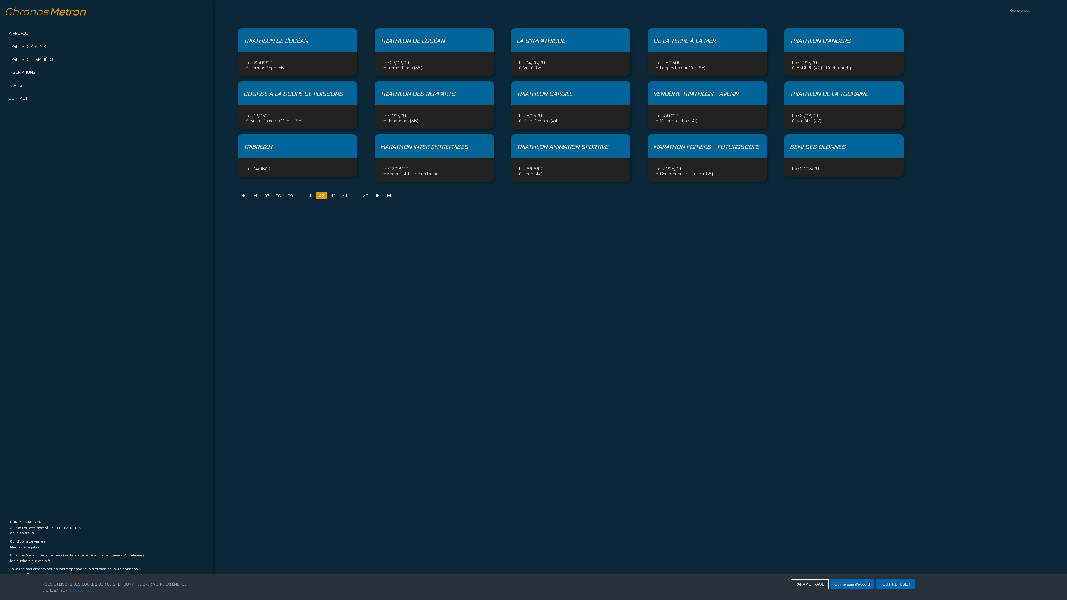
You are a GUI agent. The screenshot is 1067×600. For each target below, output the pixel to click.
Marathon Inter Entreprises (424, 146)
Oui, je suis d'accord (852, 584)
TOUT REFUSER (895, 584)
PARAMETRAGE (809, 584)
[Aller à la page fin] (389, 195)
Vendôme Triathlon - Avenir (696, 93)
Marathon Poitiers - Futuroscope (706, 146)
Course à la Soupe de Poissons (293, 93)
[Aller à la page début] (244, 195)
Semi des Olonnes (817, 146)
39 (290, 195)
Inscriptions (22, 71)
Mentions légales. (25, 547)
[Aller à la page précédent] (255, 195)
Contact (18, 98)
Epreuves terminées (31, 59)
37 (267, 195)
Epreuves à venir (27, 46)
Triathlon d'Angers (820, 40)
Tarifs (15, 85)
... (301, 195)
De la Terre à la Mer (684, 40)
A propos (19, 33)
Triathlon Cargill (544, 93)
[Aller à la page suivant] (377, 195)
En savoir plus (81, 590)
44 (344, 195)
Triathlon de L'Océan (275, 40)
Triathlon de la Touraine (829, 93)
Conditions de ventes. (28, 541)
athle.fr (44, 561)
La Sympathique (541, 40)
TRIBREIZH (257, 146)
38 (278, 195)
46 (365, 195)
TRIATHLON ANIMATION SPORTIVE (562, 146)
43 (333, 195)
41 (311, 195)
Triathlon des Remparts (417, 93)
